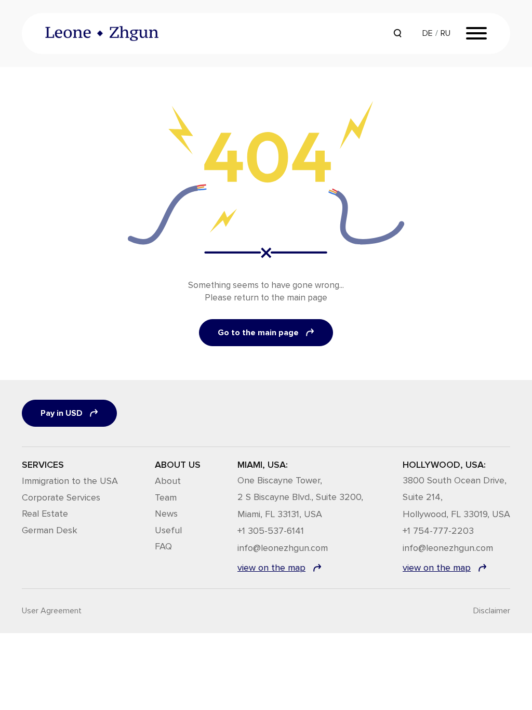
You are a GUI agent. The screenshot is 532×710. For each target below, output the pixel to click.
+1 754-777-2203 (438, 531)
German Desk (49, 530)
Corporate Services (61, 497)
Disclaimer (491, 611)
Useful (168, 530)
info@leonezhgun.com (282, 548)
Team (166, 497)
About (168, 481)
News (166, 513)
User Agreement (52, 611)
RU (445, 33)
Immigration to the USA (70, 481)
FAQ (163, 546)
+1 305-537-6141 (270, 531)
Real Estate (45, 513)
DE (427, 33)
